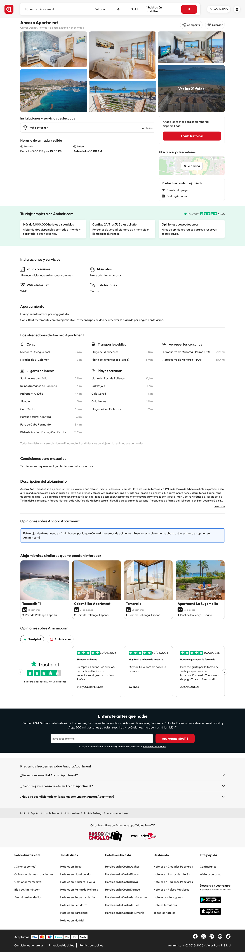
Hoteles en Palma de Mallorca (79, 889)
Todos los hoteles (164, 912)
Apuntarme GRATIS (175, 738)
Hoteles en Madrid (72, 920)
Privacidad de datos (61, 945)
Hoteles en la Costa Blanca (122, 874)
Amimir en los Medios (28, 897)
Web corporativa (210, 874)
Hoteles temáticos (165, 905)
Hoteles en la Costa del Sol (122, 905)
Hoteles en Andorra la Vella (77, 882)
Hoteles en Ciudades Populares (173, 866)
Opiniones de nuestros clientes (33, 874)
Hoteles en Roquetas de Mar (78, 897)
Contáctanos (208, 866)
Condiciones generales (28, 945)
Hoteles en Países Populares (171, 889)
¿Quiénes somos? (25, 866)
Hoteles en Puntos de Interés (172, 874)
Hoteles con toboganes (168, 897)
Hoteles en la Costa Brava (121, 882)
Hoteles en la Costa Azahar (122, 866)
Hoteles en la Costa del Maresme (126, 897)
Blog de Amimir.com (27, 889)
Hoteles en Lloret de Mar (76, 874)
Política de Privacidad (154, 746)
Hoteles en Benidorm (73, 905)
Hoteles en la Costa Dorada (122, 889)
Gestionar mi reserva (27, 882)
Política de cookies (91, 945)
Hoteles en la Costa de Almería (124, 912)
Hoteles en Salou (70, 866)
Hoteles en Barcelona (74, 912)
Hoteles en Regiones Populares (173, 882)
